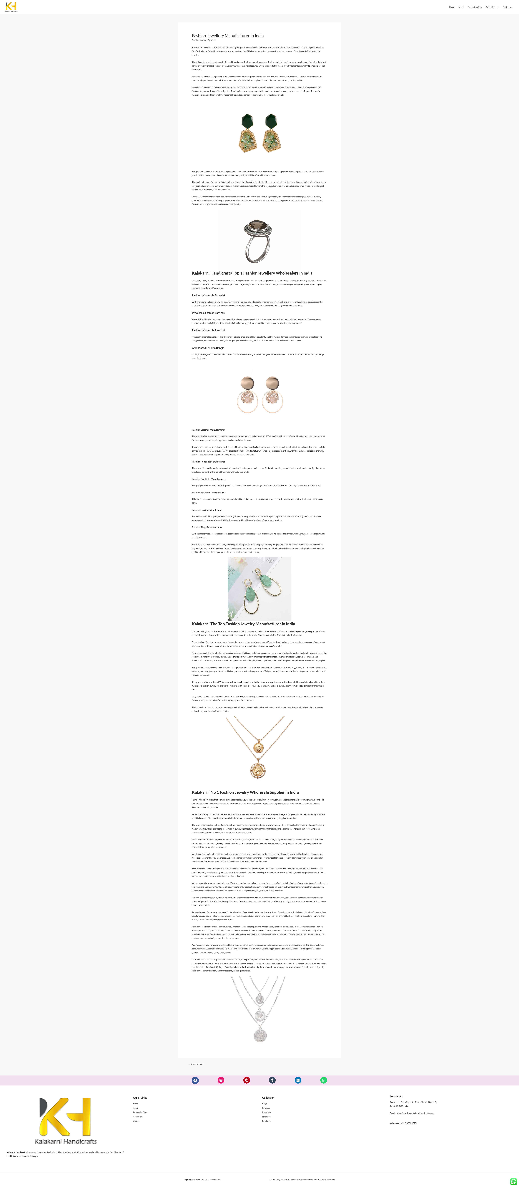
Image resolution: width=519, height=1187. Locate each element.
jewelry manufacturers (206, 825)
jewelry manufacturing (249, 552)
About (461, 7)
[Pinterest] (246, 1080)
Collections (491, 7)
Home (451, 7)
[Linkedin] (298, 1080)
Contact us (507, 7)
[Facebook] (195, 1080)
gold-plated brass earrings (213, 319)
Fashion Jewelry (199, 40)
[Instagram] (221, 1080)
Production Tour (475, 7)
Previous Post (196, 1064)
